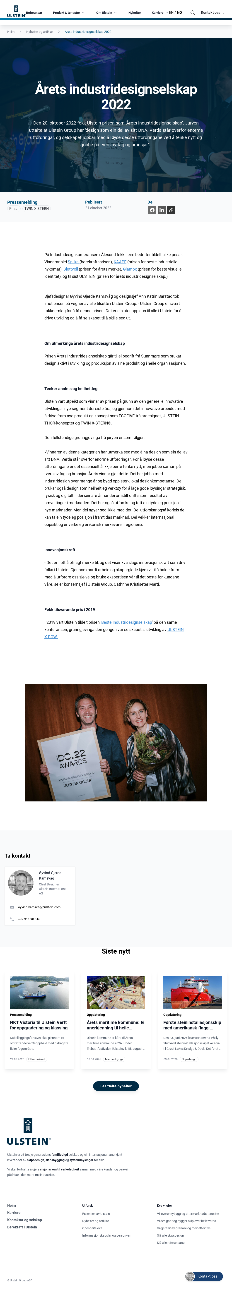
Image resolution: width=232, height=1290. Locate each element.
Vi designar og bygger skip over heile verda (186, 1221)
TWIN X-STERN (36, 208)
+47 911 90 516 (29, 919)
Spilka (74, 261)
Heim (10, 32)
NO (179, 12)
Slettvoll (70, 269)
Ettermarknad (36, 1059)
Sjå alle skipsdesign (170, 1235)
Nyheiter (134, 12)
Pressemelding (22, 202)
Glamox (130, 269)
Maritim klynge (114, 1059)
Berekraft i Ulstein (22, 1227)
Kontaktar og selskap (24, 1220)
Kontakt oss (213, 12)
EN (171, 12)
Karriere (158, 12)
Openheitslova (92, 1228)
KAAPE (120, 261)
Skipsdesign (189, 1059)
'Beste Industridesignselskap (126, 622)
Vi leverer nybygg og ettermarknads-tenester (188, 1214)
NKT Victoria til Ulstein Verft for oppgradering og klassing (39, 1025)
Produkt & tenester (66, 12)
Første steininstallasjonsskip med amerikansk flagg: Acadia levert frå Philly (192, 1028)
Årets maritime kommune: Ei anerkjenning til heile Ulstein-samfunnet (115, 1028)
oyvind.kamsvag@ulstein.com (39, 907)
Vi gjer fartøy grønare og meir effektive (183, 1228)
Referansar (34, 12)
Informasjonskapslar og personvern (107, 1235)
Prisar (14, 208)
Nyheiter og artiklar (39, 32)
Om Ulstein (104, 12)
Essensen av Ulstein (96, 1214)
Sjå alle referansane (170, 1242)
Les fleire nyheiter (116, 1086)
